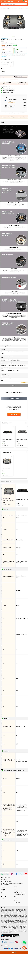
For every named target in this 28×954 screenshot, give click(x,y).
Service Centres (17, 902)
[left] (22, 423)
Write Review (14, 414)
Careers (2, 899)
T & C (15, 889)
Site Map (2, 890)
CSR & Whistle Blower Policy (19, 892)
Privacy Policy (16, 890)
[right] (25, 423)
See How (4, 52)
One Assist (3, 892)
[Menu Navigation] (1, 1)
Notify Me (14, 952)
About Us (15, 899)
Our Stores (16, 900)
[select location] (19, 1)
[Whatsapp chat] (24, 942)
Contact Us (3, 889)
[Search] (17, 1)
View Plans (4, 56)
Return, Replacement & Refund (20, 894)
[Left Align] (26, 4)
